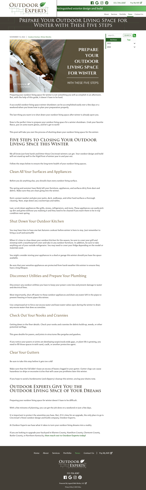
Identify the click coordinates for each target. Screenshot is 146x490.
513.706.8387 (119, 3)
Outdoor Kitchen (34, 37)
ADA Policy (77, 487)
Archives (113, 40)
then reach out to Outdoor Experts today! (65, 435)
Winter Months (46, 37)
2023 (109, 43)
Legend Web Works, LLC (76, 483)
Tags (128, 40)
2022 (109, 47)
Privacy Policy (69, 487)
